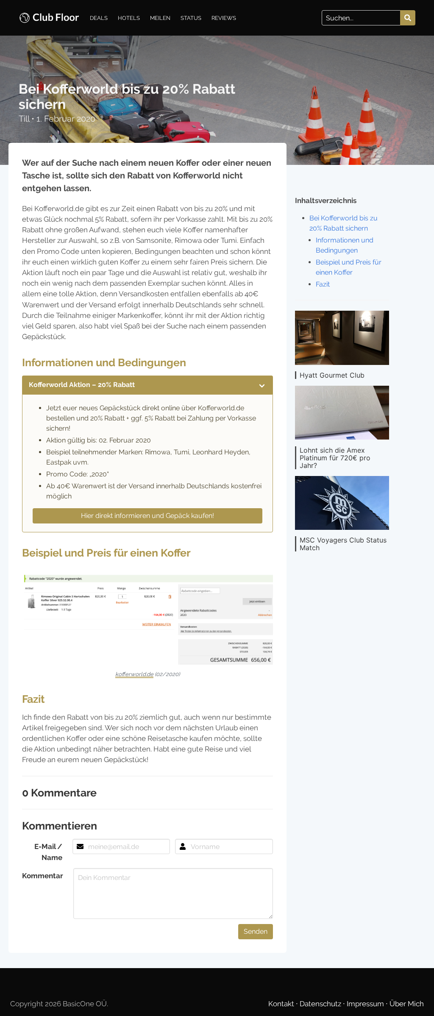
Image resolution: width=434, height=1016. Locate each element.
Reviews (223, 17)
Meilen (160, 17)
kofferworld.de (134, 674)
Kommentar (42, 875)
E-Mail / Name (48, 851)
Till (25, 119)
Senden (255, 931)
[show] (262, 385)
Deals (99, 17)
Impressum (366, 1003)
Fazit (323, 284)
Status (191, 17)
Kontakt (282, 1003)
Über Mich (406, 1003)
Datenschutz (321, 1003)
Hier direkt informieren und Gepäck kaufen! (147, 516)
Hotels (129, 17)
